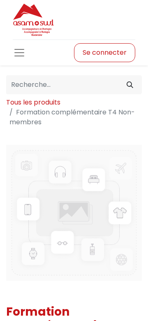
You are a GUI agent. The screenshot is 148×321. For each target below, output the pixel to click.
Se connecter (105, 52)
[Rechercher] (130, 84)
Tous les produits (33, 102)
